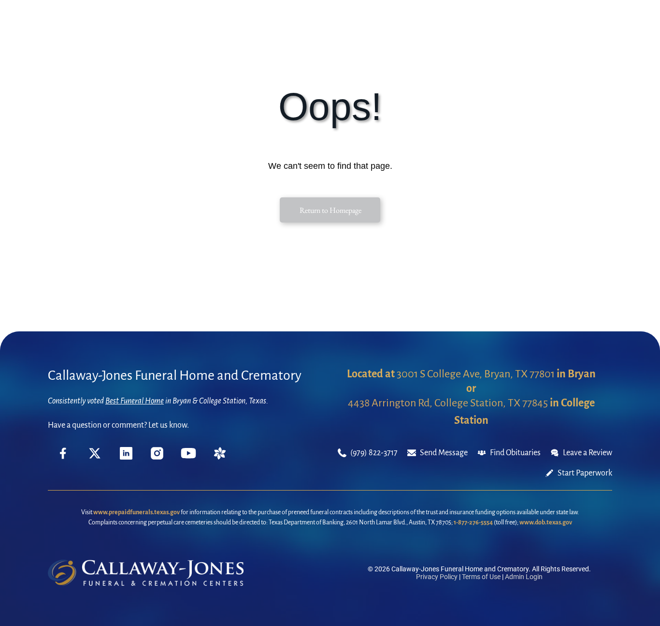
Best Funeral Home (134, 401)
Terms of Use (481, 577)
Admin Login (524, 577)
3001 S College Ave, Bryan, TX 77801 (476, 374)
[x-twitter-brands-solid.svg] (94, 457)
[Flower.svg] (220, 457)
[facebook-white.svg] (63, 460)
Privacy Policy (437, 577)
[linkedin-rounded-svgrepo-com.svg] (126, 457)
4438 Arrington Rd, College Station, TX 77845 (448, 403)
